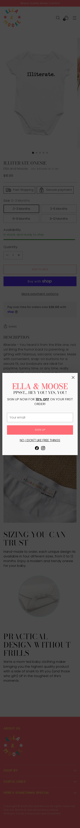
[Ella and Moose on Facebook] (37, 449)
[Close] (73, 377)
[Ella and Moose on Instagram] (43, 449)
